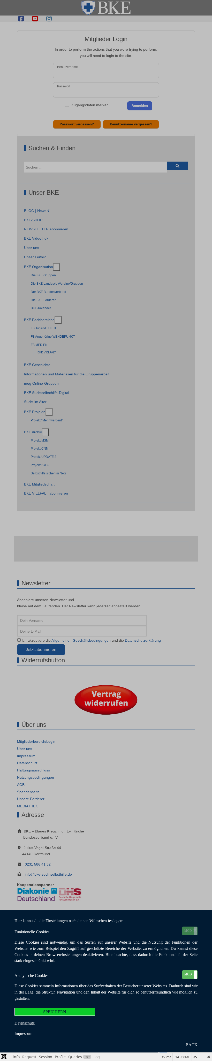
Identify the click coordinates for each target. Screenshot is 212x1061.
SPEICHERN (54, 1012)
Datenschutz (24, 1023)
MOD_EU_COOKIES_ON (190, 931)
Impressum (23, 1033)
